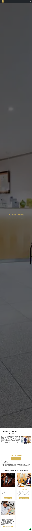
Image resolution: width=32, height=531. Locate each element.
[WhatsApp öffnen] (30, 529)
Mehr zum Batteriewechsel (8, 526)
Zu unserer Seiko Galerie (8, 498)
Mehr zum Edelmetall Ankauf (24, 498)
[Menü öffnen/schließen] (30, 1)
